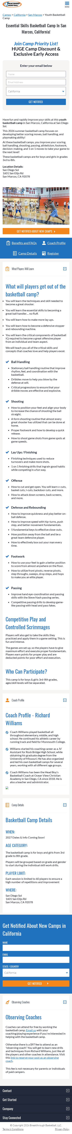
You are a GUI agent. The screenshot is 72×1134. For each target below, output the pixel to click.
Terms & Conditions (13, 1129)
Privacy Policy (62, 1129)
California (20, 14)
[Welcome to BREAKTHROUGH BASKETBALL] (12, 4)
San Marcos (35, 14)
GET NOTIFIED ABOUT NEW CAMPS (35, 231)
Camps (7, 14)
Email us (31, 1030)
